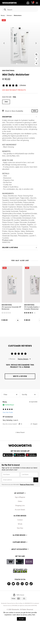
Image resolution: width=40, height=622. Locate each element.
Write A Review (20, 376)
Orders (20, 501)
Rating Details (23, 359)
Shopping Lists (20, 505)
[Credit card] (19, 561)
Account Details (20, 509)
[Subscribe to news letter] (35, 479)
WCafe (20, 524)
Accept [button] (21, 619)
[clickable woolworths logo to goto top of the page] (20, 445)
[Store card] (10, 561)
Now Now (20, 528)
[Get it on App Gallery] (31, 455)
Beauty (3, 15)
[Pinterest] (17, 583)
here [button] (33, 615)
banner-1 (19, 63)
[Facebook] (8, 583)
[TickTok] (31, 583)
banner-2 (21, 63)
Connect (20, 520)
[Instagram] (22, 583)
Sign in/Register (20, 497)
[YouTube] (26, 583)
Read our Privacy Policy (27, 484)
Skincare (9, 15)
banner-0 (16, 63)
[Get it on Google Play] (19, 455)
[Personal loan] (29, 561)
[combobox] (21, 10)
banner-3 (23, 63)
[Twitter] (13, 583)
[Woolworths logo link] (9, 3)
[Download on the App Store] (8, 455)
